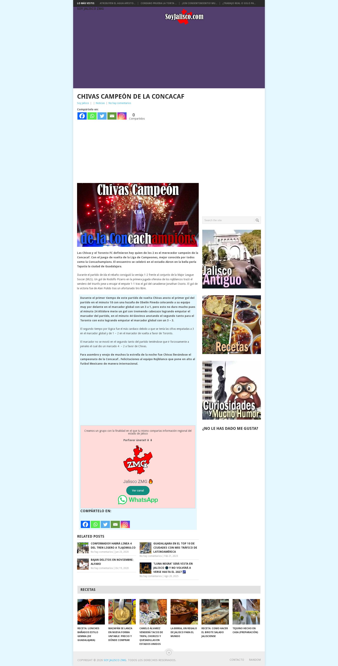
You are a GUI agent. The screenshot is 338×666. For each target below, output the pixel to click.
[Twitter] (102, 116)
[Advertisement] (171, 57)
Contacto (237, 659)
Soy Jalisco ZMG (90, 9)
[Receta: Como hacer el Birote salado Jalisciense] (215, 612)
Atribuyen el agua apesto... (117, 3)
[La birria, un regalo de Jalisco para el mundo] (184, 612)
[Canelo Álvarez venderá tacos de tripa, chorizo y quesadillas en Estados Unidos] (153, 612)
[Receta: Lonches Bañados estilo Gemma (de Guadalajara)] (91, 612)
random (255, 659)
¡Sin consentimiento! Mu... (199, 3)
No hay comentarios (120, 103)
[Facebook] (82, 116)
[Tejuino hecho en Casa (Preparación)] (246, 612)
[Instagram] (122, 116)
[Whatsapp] (92, 116)
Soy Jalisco (83, 103)
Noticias (100, 103)
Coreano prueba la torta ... (159, 3)
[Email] (112, 116)
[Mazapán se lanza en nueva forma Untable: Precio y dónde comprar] (122, 612)
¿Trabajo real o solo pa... (239, 3)
